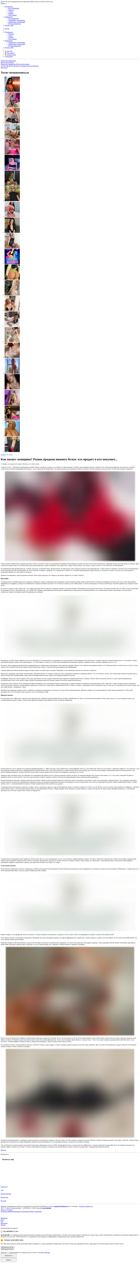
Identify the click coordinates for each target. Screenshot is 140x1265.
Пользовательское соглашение (32, 1211)
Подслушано (12, 15)
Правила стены (4, 1197)
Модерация (3, 1200)
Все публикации (13, 8)
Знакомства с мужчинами (16, 20)
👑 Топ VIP (5, 66)
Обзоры (10, 13)
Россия (7, 29)
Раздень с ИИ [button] (9, 25)
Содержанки (34, 66)
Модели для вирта (7, 1210)
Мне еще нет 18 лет (7, 1249)
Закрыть (8, 1260)
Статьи (10, 12)
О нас (2, 1190)
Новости (11, 10)
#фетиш (3, 1150)
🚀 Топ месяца (14, 66)
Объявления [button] (8, 17)
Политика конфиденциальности (11, 1211)
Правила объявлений (6, 1193)
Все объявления (13, 18)
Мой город (4, 67)
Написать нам (4, 1186)
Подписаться (8, 1255)
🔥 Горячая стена (24, 66)
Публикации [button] (9, 6)
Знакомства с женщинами (16, 22)
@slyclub (47, 1252)
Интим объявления (14, 24)
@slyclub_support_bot (86, 1206)
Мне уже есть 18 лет (8, 1247)
